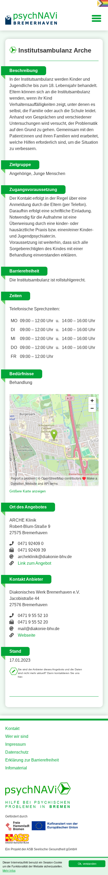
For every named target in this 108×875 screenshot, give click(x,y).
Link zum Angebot (34, 563)
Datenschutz (17, 752)
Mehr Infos (9, 870)
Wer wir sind (16, 736)
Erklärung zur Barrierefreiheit (32, 760)
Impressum (15, 744)
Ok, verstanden (87, 864)
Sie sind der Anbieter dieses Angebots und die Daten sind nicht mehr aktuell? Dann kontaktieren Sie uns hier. (50, 673)
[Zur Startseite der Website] (31, 18)
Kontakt (12, 728)
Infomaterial (16, 768)
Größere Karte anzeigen (27, 491)
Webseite (26, 635)
